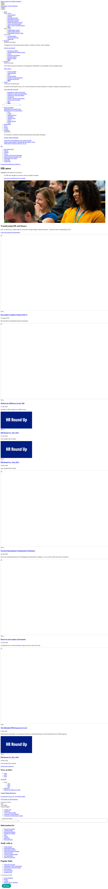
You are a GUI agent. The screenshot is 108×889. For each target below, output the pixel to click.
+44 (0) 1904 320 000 (10, 812)
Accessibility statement (15, 1)
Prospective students (9, 829)
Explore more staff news (7, 766)
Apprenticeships (8, 853)
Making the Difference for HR (12, 790)
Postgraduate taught (9, 848)
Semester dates (8, 872)
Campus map (7, 809)
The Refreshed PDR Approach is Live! (14, 728)
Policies (6, 150)
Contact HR (7, 161)
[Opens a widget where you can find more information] (6, 886)
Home (2, 164)
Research (6, 40)
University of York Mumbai (11, 814)
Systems (6, 152)
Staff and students (9, 107)
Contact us (7, 811)
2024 (5, 776)
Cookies (6, 881)
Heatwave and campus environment (13, 639)
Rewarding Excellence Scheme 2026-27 (14, 315)
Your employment (9, 149)
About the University (9, 864)
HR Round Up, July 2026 (10, 433)
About (5, 82)
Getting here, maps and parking (12, 867)
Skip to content (5, 1)
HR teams (6, 788)
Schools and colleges (9, 833)
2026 (5, 773)
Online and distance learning (11, 851)
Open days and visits (9, 857)
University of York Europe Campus (13, 815)
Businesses (7, 838)
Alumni (6, 129)
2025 (5, 775)
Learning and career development (13, 155)
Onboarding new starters (10, 158)
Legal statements (8, 878)
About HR (7, 160)
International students (9, 832)
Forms (5, 154)
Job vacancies (7, 869)
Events (6, 127)
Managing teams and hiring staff (12, 157)
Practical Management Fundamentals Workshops (18, 551)
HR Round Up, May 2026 (10, 757)
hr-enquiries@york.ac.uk (7, 796)
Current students (8, 830)
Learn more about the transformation (10, 232)
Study (5, 12)
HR (2, 146)
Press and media (8, 839)
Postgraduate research (10, 850)
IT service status (8, 870)
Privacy (6, 879)
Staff (5, 835)
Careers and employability (11, 854)
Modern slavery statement (11, 882)
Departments (7, 124)
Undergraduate (8, 846)
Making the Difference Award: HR (12, 403)
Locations (6, 130)
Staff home (7, 164)
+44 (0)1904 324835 (19, 796)
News (5, 126)
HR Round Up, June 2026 (10, 462)
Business (6, 61)
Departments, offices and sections (13, 866)
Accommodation (8, 856)
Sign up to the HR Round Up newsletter (14, 178)
